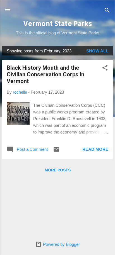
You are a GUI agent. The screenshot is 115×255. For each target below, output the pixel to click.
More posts (58, 170)
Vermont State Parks (57, 23)
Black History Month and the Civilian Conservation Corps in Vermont (45, 74)
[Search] (107, 11)
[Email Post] (56, 151)
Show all (97, 50)
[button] (105, 68)
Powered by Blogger (61, 244)
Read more (95, 149)
